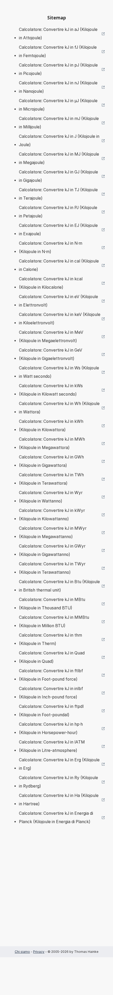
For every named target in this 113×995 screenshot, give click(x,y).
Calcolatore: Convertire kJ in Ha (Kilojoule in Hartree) (59, 799)
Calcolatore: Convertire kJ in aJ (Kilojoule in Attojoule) (58, 33)
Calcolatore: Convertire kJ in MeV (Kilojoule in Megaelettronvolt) (51, 336)
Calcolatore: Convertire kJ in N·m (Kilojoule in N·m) (50, 247)
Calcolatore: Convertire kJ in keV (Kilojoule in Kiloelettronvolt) (59, 318)
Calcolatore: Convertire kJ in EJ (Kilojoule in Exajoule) (58, 229)
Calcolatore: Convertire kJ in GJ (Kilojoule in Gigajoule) (58, 176)
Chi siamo (22, 952)
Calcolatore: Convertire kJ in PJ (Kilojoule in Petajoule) (58, 211)
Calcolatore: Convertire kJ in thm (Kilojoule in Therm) (50, 639)
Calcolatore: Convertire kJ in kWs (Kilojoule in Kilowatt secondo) (51, 390)
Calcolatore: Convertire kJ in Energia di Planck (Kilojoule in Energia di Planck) (56, 817)
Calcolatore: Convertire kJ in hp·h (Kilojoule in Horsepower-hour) (51, 728)
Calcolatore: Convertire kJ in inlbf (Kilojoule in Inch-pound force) (51, 692)
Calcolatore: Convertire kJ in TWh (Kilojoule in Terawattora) (51, 479)
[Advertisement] (56, 893)
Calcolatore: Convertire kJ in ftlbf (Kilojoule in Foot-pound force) (51, 675)
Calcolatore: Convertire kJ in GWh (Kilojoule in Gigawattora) (51, 461)
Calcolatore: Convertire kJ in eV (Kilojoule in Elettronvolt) (58, 301)
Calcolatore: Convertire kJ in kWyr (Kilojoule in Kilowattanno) (52, 514)
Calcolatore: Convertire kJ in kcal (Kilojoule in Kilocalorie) (51, 283)
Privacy (38, 952)
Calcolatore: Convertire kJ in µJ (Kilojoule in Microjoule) (58, 105)
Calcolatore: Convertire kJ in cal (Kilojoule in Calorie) (59, 265)
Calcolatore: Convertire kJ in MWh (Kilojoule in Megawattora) (52, 443)
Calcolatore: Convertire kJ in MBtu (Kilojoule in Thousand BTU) (52, 603)
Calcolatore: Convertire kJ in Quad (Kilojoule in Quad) (52, 657)
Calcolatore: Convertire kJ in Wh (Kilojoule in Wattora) (59, 407)
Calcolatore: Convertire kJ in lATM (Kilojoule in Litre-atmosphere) (52, 746)
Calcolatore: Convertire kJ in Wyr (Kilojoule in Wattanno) (51, 497)
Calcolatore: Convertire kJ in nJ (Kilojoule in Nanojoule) (58, 87)
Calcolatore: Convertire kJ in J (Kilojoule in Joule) (59, 140)
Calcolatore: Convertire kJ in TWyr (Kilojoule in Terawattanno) (52, 568)
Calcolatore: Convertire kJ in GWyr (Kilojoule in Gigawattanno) (52, 550)
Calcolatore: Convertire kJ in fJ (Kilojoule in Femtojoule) (58, 51)
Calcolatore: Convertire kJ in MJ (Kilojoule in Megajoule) (59, 158)
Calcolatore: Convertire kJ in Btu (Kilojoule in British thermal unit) (59, 586)
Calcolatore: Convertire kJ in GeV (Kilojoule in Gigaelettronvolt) (50, 354)
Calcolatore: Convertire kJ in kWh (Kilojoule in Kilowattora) (51, 425)
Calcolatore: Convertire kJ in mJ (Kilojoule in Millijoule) (59, 122)
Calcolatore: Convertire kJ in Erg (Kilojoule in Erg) (59, 764)
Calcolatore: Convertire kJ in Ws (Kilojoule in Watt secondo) (59, 372)
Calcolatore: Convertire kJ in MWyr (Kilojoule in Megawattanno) (52, 532)
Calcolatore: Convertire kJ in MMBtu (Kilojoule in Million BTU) (54, 621)
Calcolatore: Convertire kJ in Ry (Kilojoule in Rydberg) (58, 782)
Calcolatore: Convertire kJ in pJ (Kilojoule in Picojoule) (58, 69)
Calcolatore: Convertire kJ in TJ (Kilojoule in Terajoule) (58, 194)
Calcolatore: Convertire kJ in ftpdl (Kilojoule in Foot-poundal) (51, 710)
